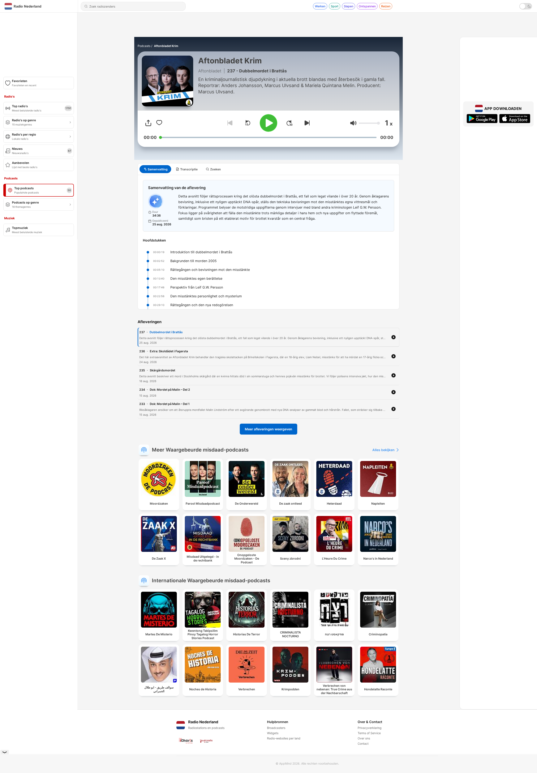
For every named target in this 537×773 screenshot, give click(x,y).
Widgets (272, 733)
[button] (353, 123)
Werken (320, 6)
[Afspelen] (268, 123)
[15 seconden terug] (247, 123)
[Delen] (148, 123)
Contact (363, 743)
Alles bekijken (383, 450)
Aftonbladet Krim (166, 46)
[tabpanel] (268, 242)
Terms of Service (369, 733)
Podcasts (144, 46)
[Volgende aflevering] (306, 123)
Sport (334, 6)
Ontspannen (367, 6)
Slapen (348, 6)
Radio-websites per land (283, 738)
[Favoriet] (159, 123)
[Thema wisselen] (525, 6)
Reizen (385, 6)
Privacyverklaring (370, 728)
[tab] (155, 169)
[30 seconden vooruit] (289, 123)
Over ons (364, 738)
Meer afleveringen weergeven (268, 429)
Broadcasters (276, 728)
